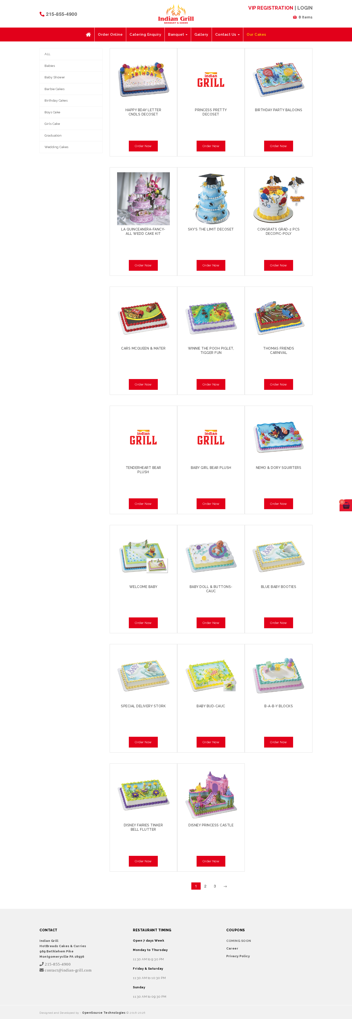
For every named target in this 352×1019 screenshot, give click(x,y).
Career (232, 948)
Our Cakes (256, 34)
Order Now (143, 146)
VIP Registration (270, 8)
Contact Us (226, 34)
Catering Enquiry (145, 34)
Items (306, 17)
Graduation (53, 135)
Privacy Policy (238, 956)
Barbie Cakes (54, 89)
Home (88, 34)
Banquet (176, 34)
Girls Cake (52, 124)
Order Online (110, 34)
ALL (48, 54)
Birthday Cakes (56, 100)
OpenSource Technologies (104, 1012)
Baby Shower (55, 77)
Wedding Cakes (56, 147)
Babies (50, 66)
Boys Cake (52, 112)
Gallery (201, 34)
